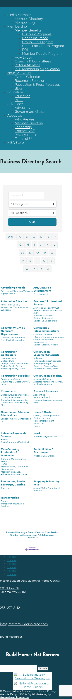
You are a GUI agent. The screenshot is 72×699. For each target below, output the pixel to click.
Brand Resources (11, 636)
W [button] (27, 268)
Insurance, (58, 400)
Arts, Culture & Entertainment (42, 289)
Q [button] (52, 252)
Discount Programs (37, 34)
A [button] (20, 236)
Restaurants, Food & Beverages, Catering (13, 483)
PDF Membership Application (37, 69)
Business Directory (15, 532)
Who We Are (24, 119)
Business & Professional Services (47, 303)
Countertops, (7, 381)
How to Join (24, 57)
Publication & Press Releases (37, 84)
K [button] (48, 244)
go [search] (33, 221)
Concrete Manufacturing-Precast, (14, 460)
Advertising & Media (13, 287)
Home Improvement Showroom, (43, 422)
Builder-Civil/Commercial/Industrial (15, 440)
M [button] (22, 252)
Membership (17, 26)
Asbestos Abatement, (43, 381)
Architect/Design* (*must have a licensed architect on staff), (47, 310)
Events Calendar (27, 77)
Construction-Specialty (47, 375)
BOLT (19, 100)
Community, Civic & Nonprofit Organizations (13, 331)
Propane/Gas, (40, 456)
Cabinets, (18, 379)
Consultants (8, 391)
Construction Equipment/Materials (46, 353)
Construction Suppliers (15, 375)
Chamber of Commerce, (13, 337)
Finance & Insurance (45, 391)
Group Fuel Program (37, 42)
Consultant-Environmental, (14, 400)
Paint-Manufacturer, (11, 474)
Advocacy (15, 104)
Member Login (26, 23)
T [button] (37, 260)
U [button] (44, 260)
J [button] (41, 244)
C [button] (34, 236)
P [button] (45, 252)
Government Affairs (29, 111)
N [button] (30, 252)
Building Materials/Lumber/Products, (47, 359)
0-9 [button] (10, 236)
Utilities (51, 456)
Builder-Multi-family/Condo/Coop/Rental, (15, 362)
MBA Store (15, 142)
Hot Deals (52, 532)
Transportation (10, 497)
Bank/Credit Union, (43, 397)
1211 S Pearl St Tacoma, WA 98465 (13, 590)
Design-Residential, (43, 318)
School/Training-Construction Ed (16, 420)
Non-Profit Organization (13, 340)
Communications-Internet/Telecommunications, (48, 335)
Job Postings (46, 535)
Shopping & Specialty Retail (46, 483)
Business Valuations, (43, 315)
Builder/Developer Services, (15, 395)
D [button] (41, 236)
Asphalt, (59, 381)
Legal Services (50, 436)
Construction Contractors (9, 353)
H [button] (28, 244)
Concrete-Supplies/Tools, (46, 366)
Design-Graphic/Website (46, 344)
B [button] (27, 236)
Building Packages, (42, 363)
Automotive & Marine (14, 301)
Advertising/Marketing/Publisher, (17, 291)
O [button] (37, 252)
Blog (18, 88)
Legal (36, 433)
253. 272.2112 (10, 608)
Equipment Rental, (42, 368)
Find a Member (19, 15)
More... (55, 320)
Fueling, (5, 501)
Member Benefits (28, 30)
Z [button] (48, 268)
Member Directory (29, 19)
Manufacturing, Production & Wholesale (10, 452)
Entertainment (40, 294)
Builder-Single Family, (12, 366)
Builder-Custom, (9, 358)
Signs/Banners (8, 293)
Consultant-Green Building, (15, 402)
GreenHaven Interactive (14, 697)
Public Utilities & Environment (43, 451)
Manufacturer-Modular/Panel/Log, (11, 470)
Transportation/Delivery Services (12, 505)
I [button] (34, 244)
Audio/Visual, (39, 384)
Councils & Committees (33, 61)
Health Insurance (35, 38)
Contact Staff (25, 131)
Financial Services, (42, 400)
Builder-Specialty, (10, 368)
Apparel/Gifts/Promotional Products (46, 489)
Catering (5, 488)
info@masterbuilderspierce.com (24, 624)
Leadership (23, 127)
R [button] (23, 260)
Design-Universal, (42, 320)
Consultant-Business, (11, 397)
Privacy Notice (26, 135)
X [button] (34, 268)
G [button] (20, 244)
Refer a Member (27, 65)
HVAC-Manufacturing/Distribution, (15, 465)
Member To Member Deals (23, 535)
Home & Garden (43, 412)
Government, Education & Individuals (15, 414)
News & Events (19, 73)
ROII (25, 50)
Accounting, (39, 395)
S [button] (30, 260)
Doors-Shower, (22, 381)
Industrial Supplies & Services (13, 434)
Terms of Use (25, 139)
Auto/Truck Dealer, (10, 304)
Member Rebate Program (41, 53)
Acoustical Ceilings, (43, 379)
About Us (14, 115)
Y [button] (41, 268)
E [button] (48, 236)
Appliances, (6, 379)
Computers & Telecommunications (46, 329)
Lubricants (6, 310)
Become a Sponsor (29, 81)
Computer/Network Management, (43, 340)
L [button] (54, 244)
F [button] (55, 236)
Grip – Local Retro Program (43, 46)
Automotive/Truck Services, (14, 307)
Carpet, (37, 415)
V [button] (51, 260)
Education (15, 92)
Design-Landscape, (43, 418)
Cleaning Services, (51, 415)
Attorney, (37, 436)
